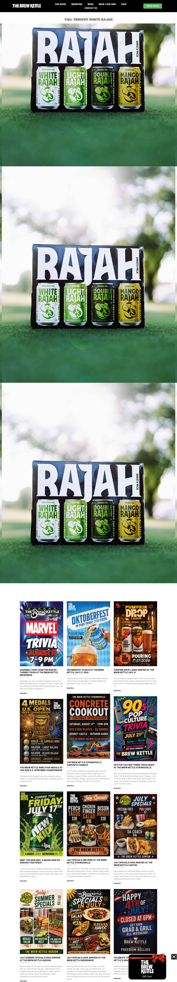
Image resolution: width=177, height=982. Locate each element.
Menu (90, 4)
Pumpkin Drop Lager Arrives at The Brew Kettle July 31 (134, 671)
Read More (23, 693)
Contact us (91, 8)
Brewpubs (76, 4)
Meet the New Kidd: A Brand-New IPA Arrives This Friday (40, 861)
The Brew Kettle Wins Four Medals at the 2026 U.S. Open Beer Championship (41, 768)
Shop (124, 4)
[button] (174, 956)
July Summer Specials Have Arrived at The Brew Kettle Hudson (40, 959)
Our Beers (60, 4)
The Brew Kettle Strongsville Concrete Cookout (84, 763)
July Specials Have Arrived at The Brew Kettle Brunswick (86, 959)
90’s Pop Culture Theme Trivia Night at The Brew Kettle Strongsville (134, 766)
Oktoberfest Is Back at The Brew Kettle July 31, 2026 (85, 671)
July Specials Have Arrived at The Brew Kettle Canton (133, 863)
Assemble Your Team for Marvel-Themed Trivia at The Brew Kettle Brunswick (39, 672)
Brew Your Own (107, 4)
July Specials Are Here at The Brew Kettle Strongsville (87, 861)
